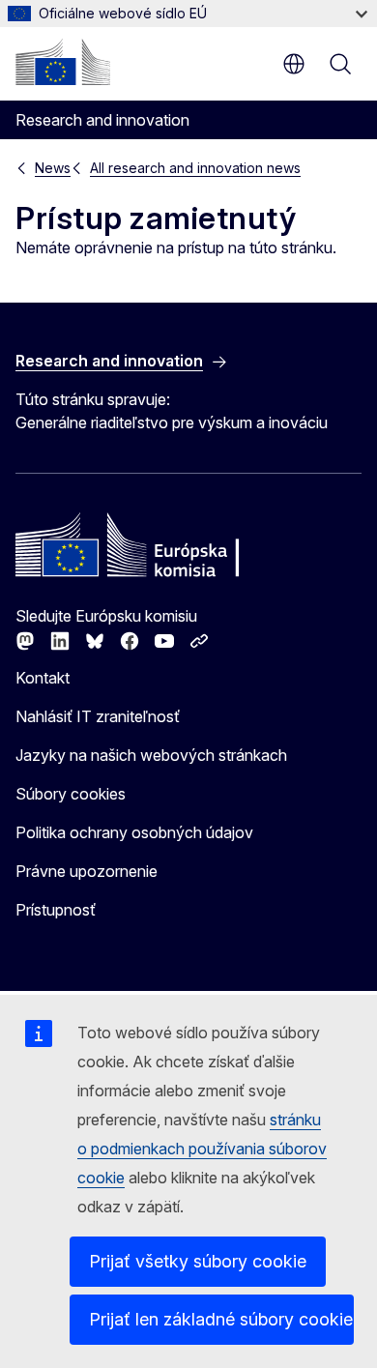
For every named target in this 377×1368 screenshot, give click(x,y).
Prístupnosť (55, 909)
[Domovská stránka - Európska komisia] (62, 62)
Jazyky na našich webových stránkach (151, 755)
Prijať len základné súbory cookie (221, 1319)
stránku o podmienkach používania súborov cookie (202, 1148)
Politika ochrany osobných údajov (134, 832)
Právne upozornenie (86, 871)
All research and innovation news (195, 168)
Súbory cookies (70, 793)
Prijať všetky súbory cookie (197, 1261)
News (53, 168)
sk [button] (294, 64)
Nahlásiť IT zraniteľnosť (97, 716)
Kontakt (42, 677)
